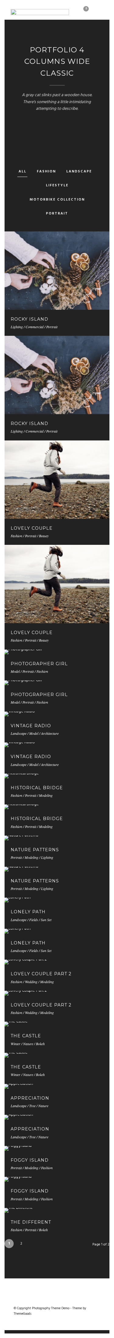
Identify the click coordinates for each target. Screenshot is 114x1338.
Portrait (57, 214)
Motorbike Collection (57, 200)
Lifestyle (57, 185)
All (22, 171)
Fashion (46, 171)
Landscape (79, 171)
